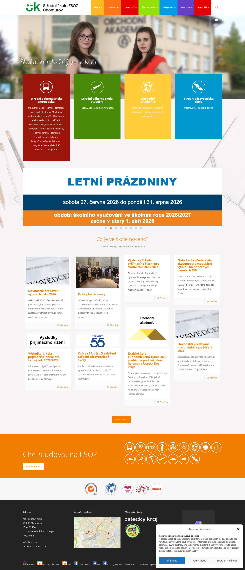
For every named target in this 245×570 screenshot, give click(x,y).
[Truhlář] (162, 463)
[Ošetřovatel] (195, 463)
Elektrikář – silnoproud (46, 149)
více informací (33, 466)
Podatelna (28, 535)
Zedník (90, 107)
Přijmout (172, 560)
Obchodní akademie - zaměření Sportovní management (148, 112)
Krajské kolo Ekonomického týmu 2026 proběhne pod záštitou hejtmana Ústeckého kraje (147, 360)
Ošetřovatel (190, 107)
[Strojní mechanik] (140, 463)
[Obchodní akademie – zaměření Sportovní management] (195, 451)
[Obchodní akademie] (184, 451)
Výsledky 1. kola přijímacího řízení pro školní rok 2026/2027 (44, 356)
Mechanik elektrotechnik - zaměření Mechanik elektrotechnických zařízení (46, 116)
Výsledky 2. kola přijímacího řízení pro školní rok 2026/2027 (143, 263)
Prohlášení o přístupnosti (151, 564)
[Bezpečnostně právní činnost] (151, 451)
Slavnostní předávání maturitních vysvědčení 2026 (195, 347)
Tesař (83, 107)
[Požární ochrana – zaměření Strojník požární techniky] (162, 451)
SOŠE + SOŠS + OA (50, 564)
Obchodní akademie (142, 107)
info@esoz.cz (30, 542)
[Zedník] (173, 463)
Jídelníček (118, 564)
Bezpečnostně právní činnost (46, 141)
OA (98, 564)
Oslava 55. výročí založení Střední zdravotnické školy (97, 356)
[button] (238, 529)
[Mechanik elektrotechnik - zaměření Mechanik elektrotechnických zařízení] (140, 451)
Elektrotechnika (36, 124)
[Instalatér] (184, 463)
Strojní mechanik (40, 145)
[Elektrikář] (129, 463)
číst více (64, 325)
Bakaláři (30, 564)
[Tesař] (151, 463)
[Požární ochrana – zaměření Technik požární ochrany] (173, 451)
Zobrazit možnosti (227, 560)
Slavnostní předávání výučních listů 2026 (43, 292)
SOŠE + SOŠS (84, 564)
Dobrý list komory (91, 294)
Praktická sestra (205, 107)
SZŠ (69, 564)
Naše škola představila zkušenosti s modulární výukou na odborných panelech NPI (195, 265)
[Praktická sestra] (205, 451)
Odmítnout (199, 560)
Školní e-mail (130, 564)
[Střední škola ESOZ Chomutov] (52, 6)
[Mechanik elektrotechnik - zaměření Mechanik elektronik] (129, 451)
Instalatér (108, 107)
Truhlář (98, 107)
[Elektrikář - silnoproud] (216, 451)
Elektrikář (55, 145)
